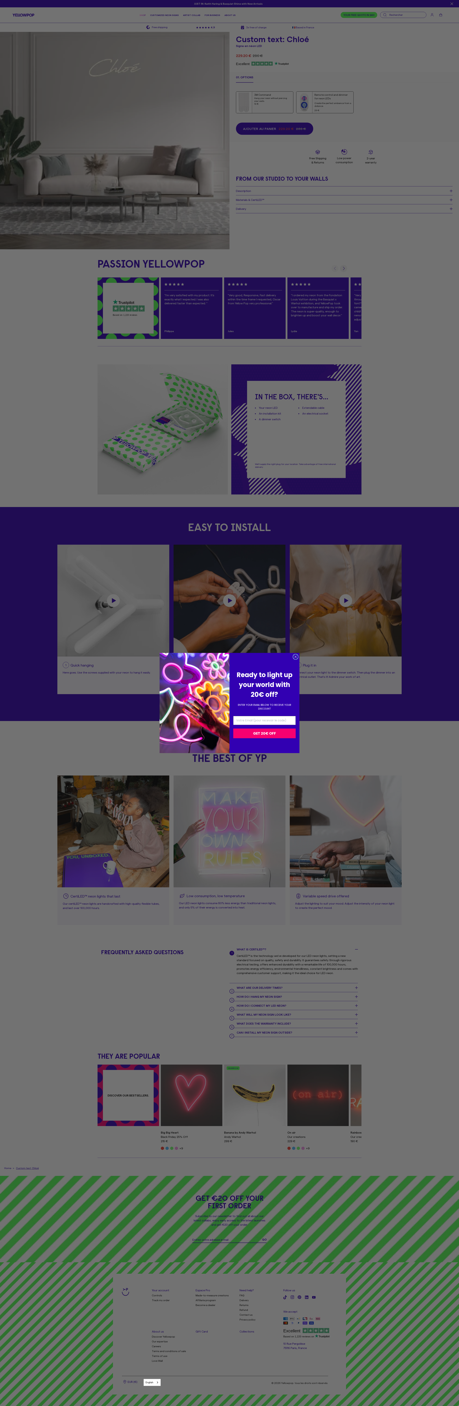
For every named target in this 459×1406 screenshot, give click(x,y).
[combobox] (152, 1382)
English (149, 1382)
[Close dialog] (295, 656)
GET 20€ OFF (264, 733)
